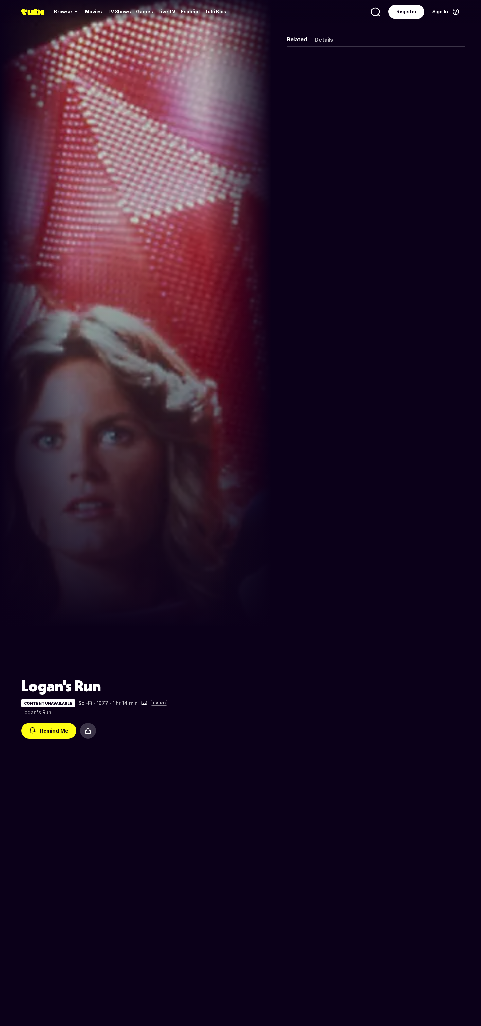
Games (144, 11)
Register (406, 11)
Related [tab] (297, 39)
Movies (93, 11)
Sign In (440, 11)
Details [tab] (324, 39)
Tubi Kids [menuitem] (215, 11)
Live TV (166, 11)
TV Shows (119, 11)
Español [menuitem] (190, 11)
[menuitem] (67, 12)
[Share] (88, 731)
